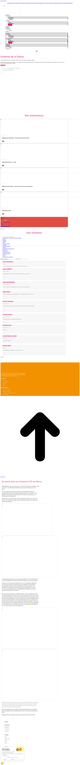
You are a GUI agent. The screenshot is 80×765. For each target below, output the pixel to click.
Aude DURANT (7, 269)
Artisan (4, 239)
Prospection (5, 249)
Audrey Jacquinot (8, 301)
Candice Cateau (7, 314)
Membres (7, 26)
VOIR (3, 141)
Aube (10, 22)
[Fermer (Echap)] (0, 763)
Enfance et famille (6, 244)
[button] (2, 763)
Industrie (4, 247)
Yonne (10, 25)
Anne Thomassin (8, 261)
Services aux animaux (7, 253)
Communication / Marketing (8, 257)
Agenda (10, 30)
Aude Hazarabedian (9, 282)
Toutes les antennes (7, 222)
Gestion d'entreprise (6, 246)
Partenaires (11, 19)
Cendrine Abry (7, 325)
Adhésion (8, 27)
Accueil (7, 14)
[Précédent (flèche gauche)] (0, 764)
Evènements (8, 28)
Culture (4, 242)
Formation (4, 245)
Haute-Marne (11, 23)
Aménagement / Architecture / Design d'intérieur (12, 238)
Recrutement (5, 251)
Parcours (5, 220)
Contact (7, 31)
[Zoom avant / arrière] (4, 763)
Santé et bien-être (6, 252)
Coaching (4, 241)
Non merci (5, 759)
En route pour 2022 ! (5, 226)
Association (8, 15)
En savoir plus (2, 65)
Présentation (11, 17)
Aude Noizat (6, 291)
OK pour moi (20, 759)
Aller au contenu (3, 0)
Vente (4, 255)
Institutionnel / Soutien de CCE (8, 248)
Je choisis (12, 759)
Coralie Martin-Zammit (10, 336)
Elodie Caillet (7, 345)
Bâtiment (4, 240)
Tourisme (4, 254)
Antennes (8, 20)
